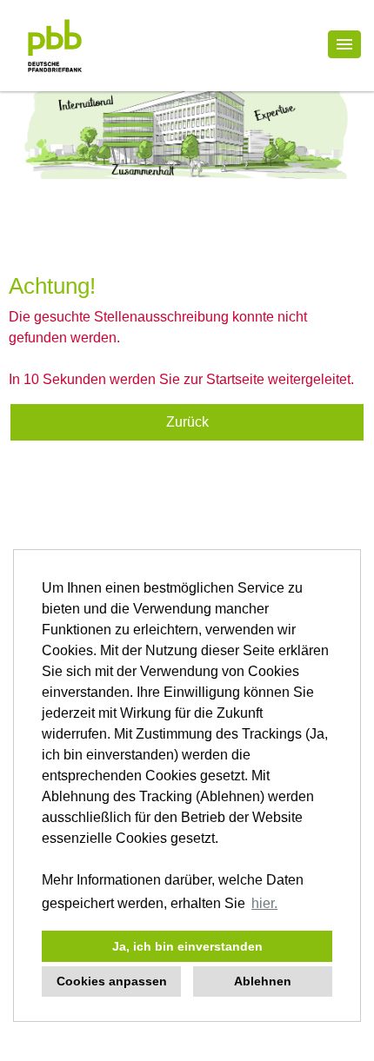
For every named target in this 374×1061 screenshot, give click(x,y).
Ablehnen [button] (262, 981)
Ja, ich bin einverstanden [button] (187, 946)
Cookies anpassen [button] (112, 981)
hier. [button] (264, 903)
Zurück (187, 421)
